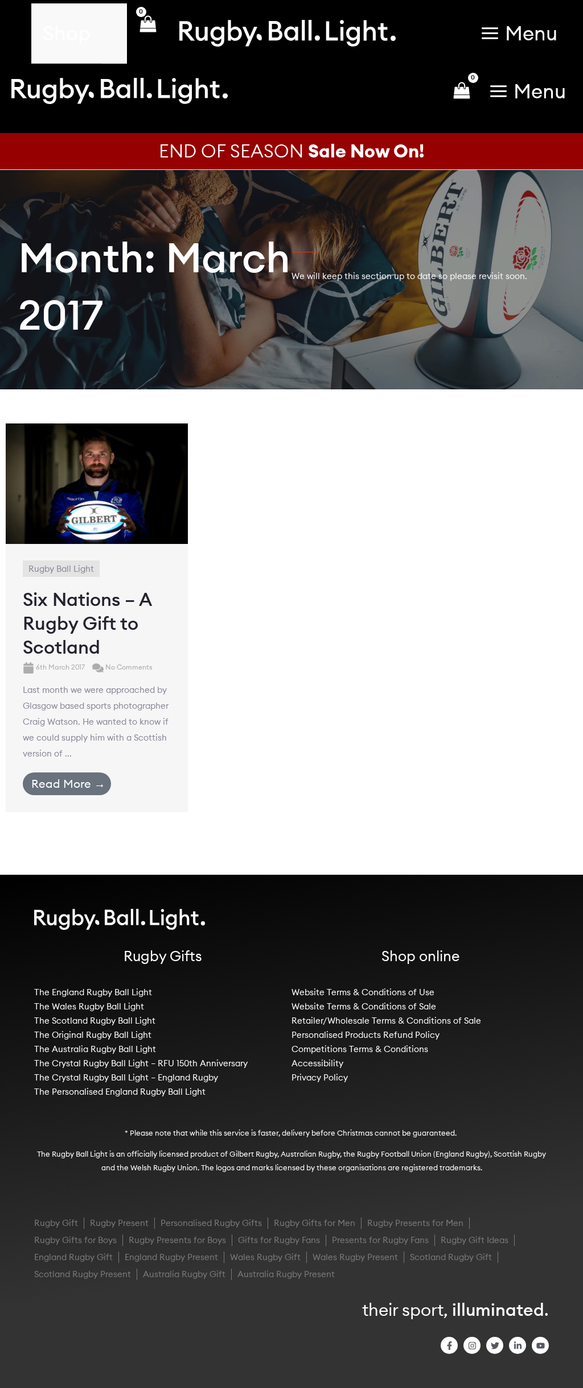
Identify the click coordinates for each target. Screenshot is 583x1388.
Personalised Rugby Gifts (211, 1222)
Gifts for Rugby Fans (279, 1240)
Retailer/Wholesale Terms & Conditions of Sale (386, 1020)
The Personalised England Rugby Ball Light (120, 1091)
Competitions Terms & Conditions (360, 1049)
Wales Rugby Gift (265, 1257)
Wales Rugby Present (355, 1257)
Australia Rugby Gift (184, 1274)
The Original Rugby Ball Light (92, 1034)
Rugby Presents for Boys (177, 1240)
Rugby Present (119, 1222)
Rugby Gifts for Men (314, 1222)
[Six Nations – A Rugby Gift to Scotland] (97, 482)
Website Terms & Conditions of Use (363, 992)
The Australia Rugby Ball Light (95, 1049)
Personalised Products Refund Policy (366, 1034)
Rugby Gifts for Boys (75, 1240)
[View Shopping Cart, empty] (147, 33)
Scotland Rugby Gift (451, 1257)
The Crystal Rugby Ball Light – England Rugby (126, 1077)
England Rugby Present (171, 1257)
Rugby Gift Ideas (474, 1240)
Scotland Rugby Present (82, 1274)
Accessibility (317, 1063)
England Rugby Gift (73, 1257)
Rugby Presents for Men (415, 1222)
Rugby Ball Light (61, 568)
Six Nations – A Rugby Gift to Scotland (87, 623)
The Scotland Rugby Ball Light (94, 1020)
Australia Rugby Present (286, 1274)
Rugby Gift (56, 1222)
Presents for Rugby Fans (380, 1240)
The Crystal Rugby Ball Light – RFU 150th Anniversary (141, 1063)
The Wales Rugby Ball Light (89, 1006)
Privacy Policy (320, 1077)
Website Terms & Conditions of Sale (364, 1006)
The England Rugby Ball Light (93, 992)
